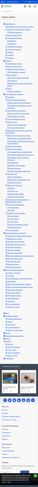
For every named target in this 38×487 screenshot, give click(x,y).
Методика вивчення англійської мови (20, 256)
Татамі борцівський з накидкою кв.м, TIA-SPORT (10, 387)
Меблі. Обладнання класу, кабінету (19, 284)
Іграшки (8, 61)
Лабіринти (12, 41)
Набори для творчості (16, 197)
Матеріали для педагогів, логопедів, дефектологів (18, 132)
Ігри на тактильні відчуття (16, 119)
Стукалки (10, 55)
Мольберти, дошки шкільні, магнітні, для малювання (20, 142)
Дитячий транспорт (15, 32)
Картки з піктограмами (17, 166)
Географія (10, 276)
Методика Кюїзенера (14, 253)
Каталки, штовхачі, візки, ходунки (19, 30)
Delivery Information (13, 347)
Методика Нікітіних (14, 261)
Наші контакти (12, 356)
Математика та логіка (14, 239)
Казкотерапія (13, 163)
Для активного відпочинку (16, 111)
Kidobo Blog (9, 358)
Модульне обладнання (15, 290)
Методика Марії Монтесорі (15, 270)
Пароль (10, 322)
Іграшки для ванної (14, 49)
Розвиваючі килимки (14, 47)
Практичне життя (13, 298)
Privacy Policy (12, 350)
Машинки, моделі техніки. (16, 69)
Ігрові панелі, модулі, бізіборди (20, 103)
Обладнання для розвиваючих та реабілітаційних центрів (17, 201)
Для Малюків (10, 24)
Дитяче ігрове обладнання (16, 100)
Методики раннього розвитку (16, 233)
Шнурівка (10, 58)
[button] (17, 394)
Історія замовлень (13, 327)
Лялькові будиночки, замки (18, 225)
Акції (7, 313)
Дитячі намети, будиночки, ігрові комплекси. (19, 107)
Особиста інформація (14, 319)
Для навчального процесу (15, 94)
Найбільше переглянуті (11, 366)
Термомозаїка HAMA (16, 194)
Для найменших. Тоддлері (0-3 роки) (20, 279)
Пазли (9, 89)
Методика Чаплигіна (14, 267)
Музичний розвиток (14, 296)
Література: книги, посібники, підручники (18, 159)
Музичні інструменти (14, 146)
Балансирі (10, 97)
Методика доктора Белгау (16, 244)
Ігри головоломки (15, 177)
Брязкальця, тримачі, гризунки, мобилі (20, 27)
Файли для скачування (15, 330)
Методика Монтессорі (14, 259)
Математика (11, 281)
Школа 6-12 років (13, 307)
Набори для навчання (14, 185)
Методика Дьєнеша (14, 247)
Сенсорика (11, 301)
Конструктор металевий (17, 125)
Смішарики (13, 81)
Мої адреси (11, 325)
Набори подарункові (14, 35)
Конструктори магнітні (17, 128)
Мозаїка (12, 188)
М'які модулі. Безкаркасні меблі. (20, 138)
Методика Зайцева (13, 250)
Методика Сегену (13, 264)
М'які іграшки (12, 75)
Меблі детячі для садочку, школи (18, 136)
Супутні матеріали (13, 304)
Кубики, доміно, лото (14, 66)
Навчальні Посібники (14, 149)
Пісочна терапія (12, 230)
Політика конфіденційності (21, 482)
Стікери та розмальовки (15, 205)
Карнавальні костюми (17, 116)
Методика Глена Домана (15, 242)
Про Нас (10, 344)
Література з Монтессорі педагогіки (21, 155)
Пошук (8, 339)
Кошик (8, 333)
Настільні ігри (12, 174)
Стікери (11, 210)
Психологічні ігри (15, 183)
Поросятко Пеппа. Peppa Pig (19, 78)
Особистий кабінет (12, 316)
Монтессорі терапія (13, 293)
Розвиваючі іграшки (14, 38)
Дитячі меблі (13, 222)
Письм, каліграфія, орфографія (19, 171)
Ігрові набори (14, 216)
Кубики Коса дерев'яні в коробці (28, 387)
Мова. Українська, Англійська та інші (20, 287)
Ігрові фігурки (14, 219)
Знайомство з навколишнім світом (19, 236)
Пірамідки (12, 44)
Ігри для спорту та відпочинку (19, 113)
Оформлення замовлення (14, 336)
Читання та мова (15, 168)
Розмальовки (14, 207)
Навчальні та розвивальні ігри (19, 180)
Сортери (10, 52)
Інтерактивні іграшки (14, 64)
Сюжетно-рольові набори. (16, 213)
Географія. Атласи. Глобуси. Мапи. (20, 152)
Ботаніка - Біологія (13, 273)
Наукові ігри (13, 191)
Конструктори (12, 122)
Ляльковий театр (15, 227)
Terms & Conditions (13, 353)
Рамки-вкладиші (15, 91)
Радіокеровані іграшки (17, 72)
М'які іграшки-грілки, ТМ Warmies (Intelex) (19, 85)
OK (35, 475)
